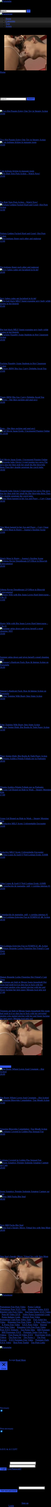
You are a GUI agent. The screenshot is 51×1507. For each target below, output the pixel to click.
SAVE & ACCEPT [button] (8, 1449)
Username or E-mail (9, 1487)
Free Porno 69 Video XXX (20, 1335)
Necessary (8, 1411)
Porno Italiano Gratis (11, 1317)
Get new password (8, 1491)
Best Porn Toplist (21, 1342)
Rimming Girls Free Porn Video (31, 1327)
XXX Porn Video (30, 1324)
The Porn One (14, 1337)
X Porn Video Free (42, 1322)
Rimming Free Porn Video (19, 1322)
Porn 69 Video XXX (11, 1314)
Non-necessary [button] (6, 1428)
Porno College (34, 1307)
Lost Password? (14, 1469)
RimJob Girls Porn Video (11, 1312)
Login (3, 1469)
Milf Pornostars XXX (11, 1332)
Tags (8, 24)
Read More (21, 1360)
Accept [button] (12, 1360)
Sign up (25, 1503)
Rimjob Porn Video (31, 1317)
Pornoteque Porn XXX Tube (13, 1309)
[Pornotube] (5, 1)
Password (4, 1466)
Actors (9, 26)
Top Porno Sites (28, 1330)
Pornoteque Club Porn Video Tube (15, 1319)
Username (4, 1463)
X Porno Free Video (11, 1324)
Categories (10, 21)
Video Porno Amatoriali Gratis (36, 1314)
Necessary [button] (4, 1408)
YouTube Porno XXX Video (38, 1312)
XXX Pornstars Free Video (21, 1340)
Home (8, 18)
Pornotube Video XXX (38, 1309)
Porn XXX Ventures (9, 1330)
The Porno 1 (29, 1337)
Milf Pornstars (43, 1330)
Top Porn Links (38, 1342)
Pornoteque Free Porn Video (13, 1307)
